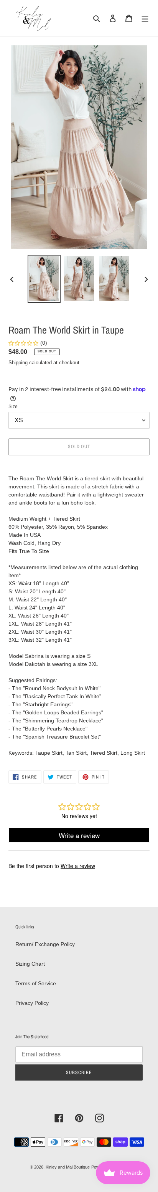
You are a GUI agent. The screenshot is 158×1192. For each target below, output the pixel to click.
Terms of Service (35, 983)
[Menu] (145, 18)
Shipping (18, 362)
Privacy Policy (32, 1003)
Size (13, 406)
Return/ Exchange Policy (45, 944)
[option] (44, 279)
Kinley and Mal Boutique (68, 1167)
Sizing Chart (30, 964)
